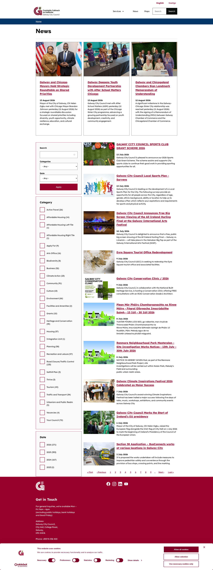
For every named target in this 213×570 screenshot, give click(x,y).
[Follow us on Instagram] (114, 484)
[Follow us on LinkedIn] (120, 484)
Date (42, 173)
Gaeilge (172, 3)
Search (43, 148)
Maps (147, 11)
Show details (133, 560)
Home (38, 21)
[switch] (75, 560)
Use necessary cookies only (181, 564)
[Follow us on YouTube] (126, 484)
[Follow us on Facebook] (108, 484)
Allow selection (181, 557)
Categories (45, 161)
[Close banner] (204, 547)
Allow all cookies (181, 549)
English (160, 3)
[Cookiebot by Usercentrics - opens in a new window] (21, 565)
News (135, 11)
